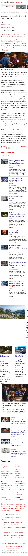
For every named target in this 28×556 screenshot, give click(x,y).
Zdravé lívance (18, 487)
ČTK (2, 22)
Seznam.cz (19, 2)
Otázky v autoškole (19, 508)
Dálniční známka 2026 (20, 502)
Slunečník (13, 525)
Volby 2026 (4, 467)
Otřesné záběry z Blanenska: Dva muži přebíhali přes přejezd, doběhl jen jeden (17, 283)
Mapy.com (18, 514)
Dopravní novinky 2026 (20, 504)
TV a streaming (12, 185)
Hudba (10, 234)
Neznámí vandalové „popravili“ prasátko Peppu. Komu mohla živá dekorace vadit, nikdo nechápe (18, 162)
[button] (14, 60)
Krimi (10, 288)
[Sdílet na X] (9, 148)
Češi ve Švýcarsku (5, 506)
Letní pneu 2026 (19, 499)
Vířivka (23, 527)
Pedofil (13, 152)
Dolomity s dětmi (5, 510)
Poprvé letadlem (5, 502)
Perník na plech (18, 494)
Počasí (10, 218)
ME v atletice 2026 (5, 489)
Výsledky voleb (5, 471)
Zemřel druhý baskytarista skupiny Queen (16, 231)
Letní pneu (6, 535)
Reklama (14, 543)
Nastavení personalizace (14, 548)
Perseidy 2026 (18, 517)
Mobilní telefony (19, 530)
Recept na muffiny (19, 485)
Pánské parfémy (18, 537)
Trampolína (7, 525)
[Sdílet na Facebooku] (6, 148)
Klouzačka (19, 525)
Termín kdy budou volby (7, 473)
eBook (4, 27)
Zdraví (10, 251)
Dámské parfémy (18, 532)
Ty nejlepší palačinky (20, 483)
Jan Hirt (17, 471)
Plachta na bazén (19, 522)
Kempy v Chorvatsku (6, 499)
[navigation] (2, 2)
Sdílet (10, 27)
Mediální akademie (9, 545)
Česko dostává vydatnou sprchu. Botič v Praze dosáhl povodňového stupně (17, 214)
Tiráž (24, 543)
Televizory (20, 535)
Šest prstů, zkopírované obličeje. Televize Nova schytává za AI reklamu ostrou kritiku (17, 180)
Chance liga (4, 483)
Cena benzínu (5, 519)
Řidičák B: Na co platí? (20, 506)
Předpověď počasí (9, 517)
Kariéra (19, 543)
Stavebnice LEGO (8, 532)
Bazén (12, 522)
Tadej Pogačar (18, 473)
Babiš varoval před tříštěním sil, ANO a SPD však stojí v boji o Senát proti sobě (14, 405)
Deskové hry (13, 535)
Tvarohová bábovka (20, 489)
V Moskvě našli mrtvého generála (16, 197)
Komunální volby (5, 477)
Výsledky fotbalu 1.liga (6, 485)
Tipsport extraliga (5, 487)
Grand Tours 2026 (19, 477)
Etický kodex (19, 545)
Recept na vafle (18, 492)
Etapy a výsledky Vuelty (20, 469)
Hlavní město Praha (13, 269)
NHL (2, 494)
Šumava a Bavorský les (7, 504)
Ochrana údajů (8, 546)
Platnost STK (18, 510)
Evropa (10, 200)
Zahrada (11, 167)
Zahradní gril (17, 527)
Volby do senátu (5, 475)
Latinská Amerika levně (7, 508)
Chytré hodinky (8, 537)
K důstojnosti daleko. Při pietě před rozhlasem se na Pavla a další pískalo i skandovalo (17, 263)
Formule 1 (3, 492)
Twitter (9, 543)
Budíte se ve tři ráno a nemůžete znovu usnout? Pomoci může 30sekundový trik (18, 247)
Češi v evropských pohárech (17, 519)
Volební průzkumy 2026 (7, 469)
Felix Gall (17, 475)
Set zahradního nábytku (7, 527)
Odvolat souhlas (18, 546)
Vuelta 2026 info (19, 467)
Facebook (4, 543)
